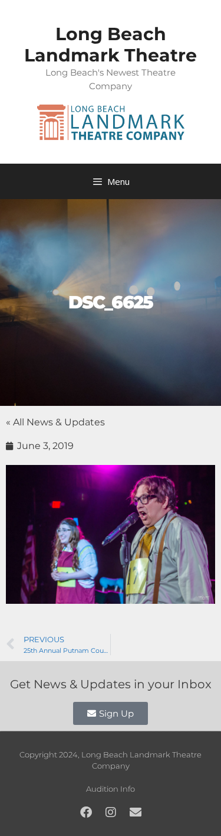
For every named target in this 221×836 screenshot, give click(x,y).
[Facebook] (86, 812)
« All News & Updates (55, 422)
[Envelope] (135, 812)
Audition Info (110, 788)
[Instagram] (111, 812)
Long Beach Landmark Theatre (110, 44)
